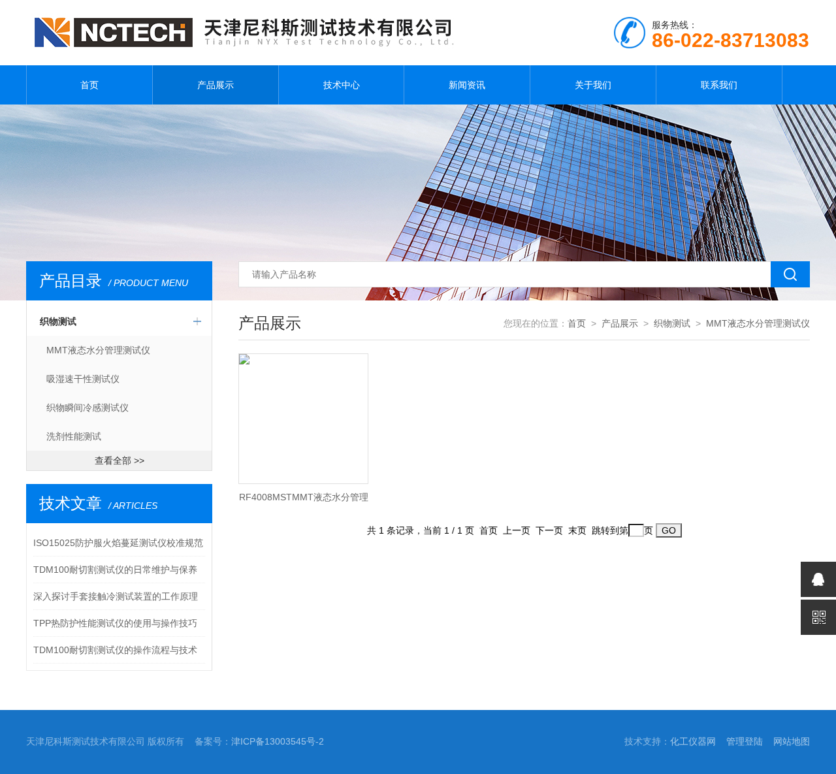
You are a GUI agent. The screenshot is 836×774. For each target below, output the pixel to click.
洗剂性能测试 (73, 436)
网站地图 (791, 741)
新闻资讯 (467, 85)
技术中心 (341, 85)
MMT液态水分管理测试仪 (98, 350)
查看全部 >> (119, 460)
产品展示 (215, 85)
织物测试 (58, 321)
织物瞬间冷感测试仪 (87, 407)
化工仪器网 (693, 741)
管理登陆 (744, 741)
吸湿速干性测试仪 (83, 379)
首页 (89, 85)
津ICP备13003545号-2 (277, 741)
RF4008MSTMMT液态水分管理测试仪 (303, 501)
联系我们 (719, 85)
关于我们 (593, 85)
